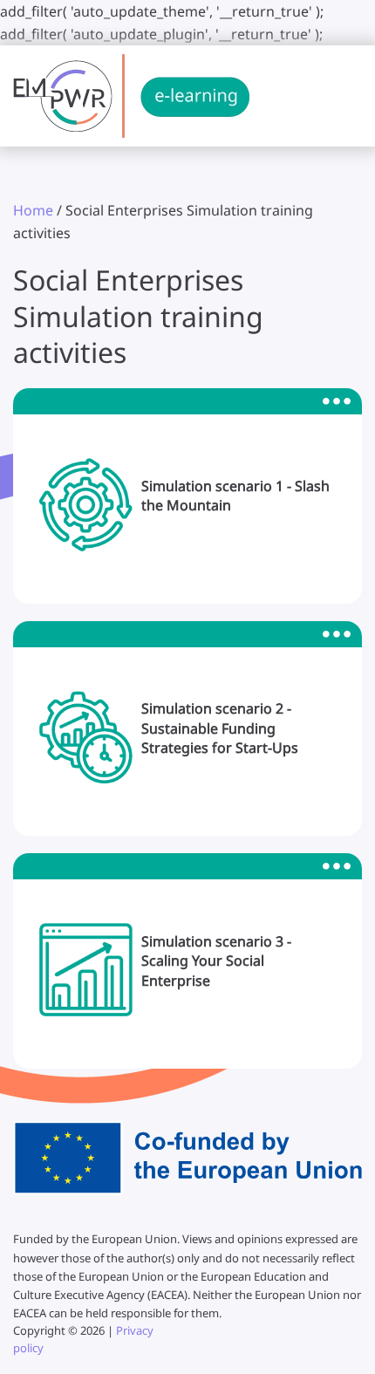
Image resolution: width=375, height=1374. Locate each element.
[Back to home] (131, 96)
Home (33, 210)
